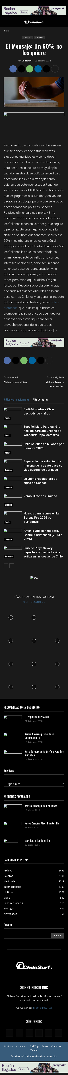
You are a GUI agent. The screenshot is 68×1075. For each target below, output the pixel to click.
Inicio (6, 30)
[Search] (63, 22)
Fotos (45, 1046)
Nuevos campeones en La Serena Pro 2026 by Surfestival (41, 517)
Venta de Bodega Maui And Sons (41, 806)
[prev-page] (6, 565)
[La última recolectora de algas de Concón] (13, 483)
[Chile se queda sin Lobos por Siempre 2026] (13, 448)
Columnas (27, 37)
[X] (21, 68)
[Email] (46, 68)
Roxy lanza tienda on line (37, 840)
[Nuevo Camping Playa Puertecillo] (13, 827)
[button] (6, 22)
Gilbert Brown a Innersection (55, 384)
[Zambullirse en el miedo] (13, 500)
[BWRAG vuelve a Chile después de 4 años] (13, 413)
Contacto (56, 1046)
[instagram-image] (10, 616)
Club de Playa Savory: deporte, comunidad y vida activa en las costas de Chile (43, 552)
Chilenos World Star (15, 382)
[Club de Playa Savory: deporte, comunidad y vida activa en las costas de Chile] (13, 552)
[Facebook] (13, 68)
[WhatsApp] (29, 68)
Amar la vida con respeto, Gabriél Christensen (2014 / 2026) (43, 535)
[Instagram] (19, 1032)
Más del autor (40, 399)
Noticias (8, 1046)
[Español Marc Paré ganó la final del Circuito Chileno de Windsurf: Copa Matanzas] (13, 431)
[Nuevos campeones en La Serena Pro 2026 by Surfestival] (13, 517)
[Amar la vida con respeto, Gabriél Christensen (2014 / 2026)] (13, 535)
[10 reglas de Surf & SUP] (13, 721)
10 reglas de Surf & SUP (37, 717)
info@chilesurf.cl (42, 1007)
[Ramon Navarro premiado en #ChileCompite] (10, 739)
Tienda (34, 1050)
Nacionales (39, 37)
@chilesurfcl (34, 602)
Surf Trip (34, 1046)
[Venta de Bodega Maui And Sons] (13, 810)
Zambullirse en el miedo (40, 496)
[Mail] (39, 1033)
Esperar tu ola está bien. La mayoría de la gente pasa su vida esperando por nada (43, 465)
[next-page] (11, 565)
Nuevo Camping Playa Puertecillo (42, 823)
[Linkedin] (38, 68)
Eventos (7, 418)
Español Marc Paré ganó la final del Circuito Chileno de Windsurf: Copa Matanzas (42, 431)
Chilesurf (27, 60)
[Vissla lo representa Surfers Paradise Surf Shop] (13, 755)
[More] (55, 68)
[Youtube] (58, 1033)
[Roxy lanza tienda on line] (11, 845)
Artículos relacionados (16, 399)
